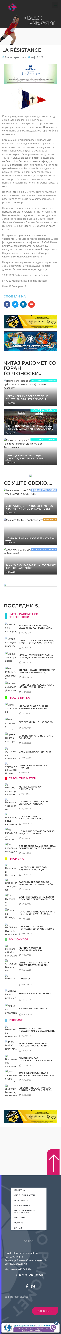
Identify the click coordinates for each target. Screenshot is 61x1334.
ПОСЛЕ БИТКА (22, 1205)
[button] (55, 5)
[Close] (56, 1323)
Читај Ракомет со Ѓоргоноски (25, 1211)
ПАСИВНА (19, 1217)
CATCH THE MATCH (24, 1195)
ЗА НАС (18, 1228)
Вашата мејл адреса (16, 1297)
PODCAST (19, 1222)
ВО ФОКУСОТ (21, 1200)
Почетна (19, 1190)
